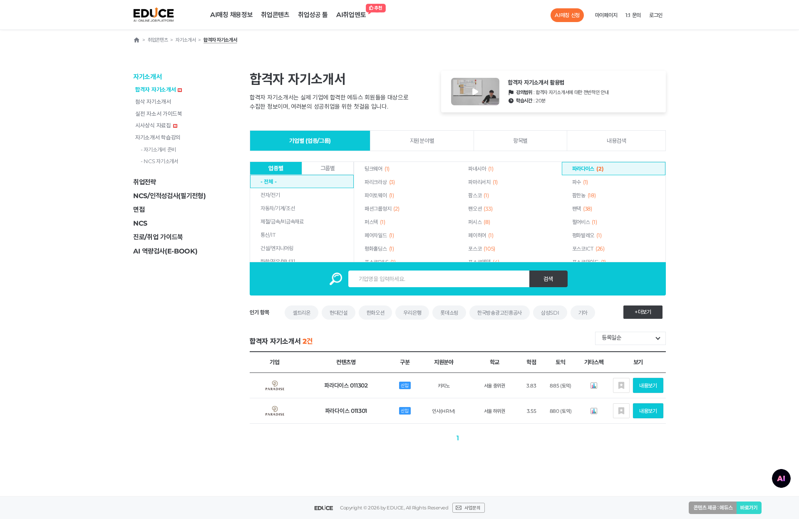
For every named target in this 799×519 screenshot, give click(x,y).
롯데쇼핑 (449, 312)
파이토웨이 (379, 195)
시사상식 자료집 (153, 125)
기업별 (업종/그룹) (310, 140)
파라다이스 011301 (346, 411)
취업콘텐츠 (275, 15)
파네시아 (480, 168)
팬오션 (480, 208)
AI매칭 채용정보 (231, 15)
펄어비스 (584, 222)
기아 (582, 312)
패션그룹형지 (382, 208)
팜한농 (584, 195)
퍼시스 (479, 222)
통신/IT (268, 234)
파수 (580, 182)
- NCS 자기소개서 (160, 161)
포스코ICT (588, 248)
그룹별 (327, 168)
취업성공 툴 (313, 15)
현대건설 (338, 312)
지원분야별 (422, 140)
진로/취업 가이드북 (158, 237)
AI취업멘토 (351, 15)
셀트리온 (301, 312)
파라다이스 (588, 168)
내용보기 (648, 385)
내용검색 (616, 140)
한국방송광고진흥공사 (499, 312)
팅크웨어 (377, 168)
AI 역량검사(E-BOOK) (165, 251)
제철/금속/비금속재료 (282, 221)
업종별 (275, 168)
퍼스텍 (375, 222)
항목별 (520, 140)
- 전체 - (268, 181)
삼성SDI (550, 312)
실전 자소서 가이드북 (158, 113)
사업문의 (472, 508)
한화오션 (376, 312)
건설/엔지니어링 (277, 248)
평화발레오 (587, 235)
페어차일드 (379, 235)
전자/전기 (270, 194)
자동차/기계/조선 (278, 208)
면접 (138, 210)
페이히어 (480, 235)
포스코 (481, 248)
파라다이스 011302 (345, 385)
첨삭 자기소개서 (153, 101)
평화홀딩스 (379, 248)
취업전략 (144, 182)
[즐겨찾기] (621, 385)
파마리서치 (483, 182)
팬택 (582, 208)
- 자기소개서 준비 (158, 149)
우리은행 (412, 312)
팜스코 (478, 195)
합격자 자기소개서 (155, 89)
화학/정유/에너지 (278, 261)
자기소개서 (147, 77)
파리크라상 (380, 182)
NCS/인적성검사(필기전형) (169, 196)
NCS (140, 223)
